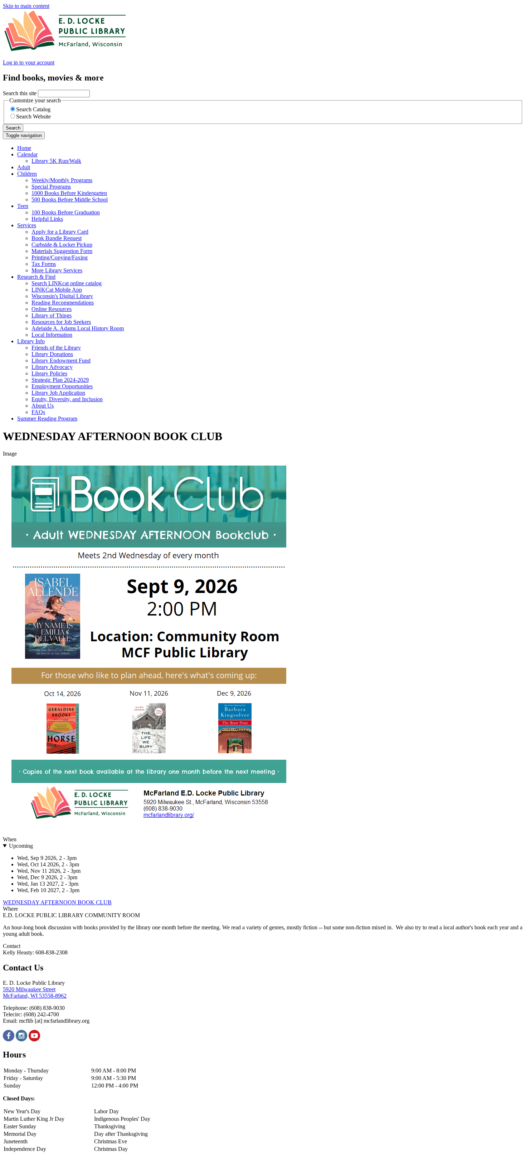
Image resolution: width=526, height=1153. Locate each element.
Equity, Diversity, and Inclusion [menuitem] (67, 399)
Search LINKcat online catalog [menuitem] (66, 283)
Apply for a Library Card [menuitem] (59, 232)
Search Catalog (33, 109)
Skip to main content (26, 6)
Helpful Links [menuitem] (47, 219)
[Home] (66, 50)
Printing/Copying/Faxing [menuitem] (59, 257)
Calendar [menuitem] (27, 154)
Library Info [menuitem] (31, 341)
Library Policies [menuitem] (49, 373)
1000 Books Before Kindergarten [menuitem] (69, 193)
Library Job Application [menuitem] (58, 393)
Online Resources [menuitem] (51, 309)
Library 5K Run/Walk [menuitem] (56, 161)
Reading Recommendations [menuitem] (62, 303)
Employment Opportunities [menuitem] (62, 386)
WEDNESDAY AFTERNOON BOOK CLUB (57, 902)
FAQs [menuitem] (38, 412)
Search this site (19, 93)
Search (13, 128)
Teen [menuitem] (22, 206)
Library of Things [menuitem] (51, 315)
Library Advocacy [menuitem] (52, 367)
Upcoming (21, 846)
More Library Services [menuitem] (56, 270)
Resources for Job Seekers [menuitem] (61, 322)
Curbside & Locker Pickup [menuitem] (61, 245)
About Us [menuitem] (42, 406)
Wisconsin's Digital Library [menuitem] (62, 296)
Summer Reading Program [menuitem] (47, 418)
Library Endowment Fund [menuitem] (61, 360)
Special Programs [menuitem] (51, 187)
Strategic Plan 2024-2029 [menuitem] (60, 380)
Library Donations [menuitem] (52, 354)
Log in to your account (28, 62)
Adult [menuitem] (23, 167)
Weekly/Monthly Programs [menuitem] (61, 180)
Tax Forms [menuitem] (43, 264)
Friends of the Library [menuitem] (56, 348)
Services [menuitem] (26, 225)
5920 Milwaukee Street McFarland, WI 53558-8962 (35, 992)
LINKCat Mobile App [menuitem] (56, 290)
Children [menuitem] (27, 174)
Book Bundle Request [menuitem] (56, 238)
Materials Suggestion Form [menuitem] (61, 251)
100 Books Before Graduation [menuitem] (65, 212)
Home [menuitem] (24, 148)
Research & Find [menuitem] (36, 277)
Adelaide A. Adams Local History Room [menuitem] (77, 328)
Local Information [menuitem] (51, 335)
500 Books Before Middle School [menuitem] (69, 199)
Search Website (33, 116)
